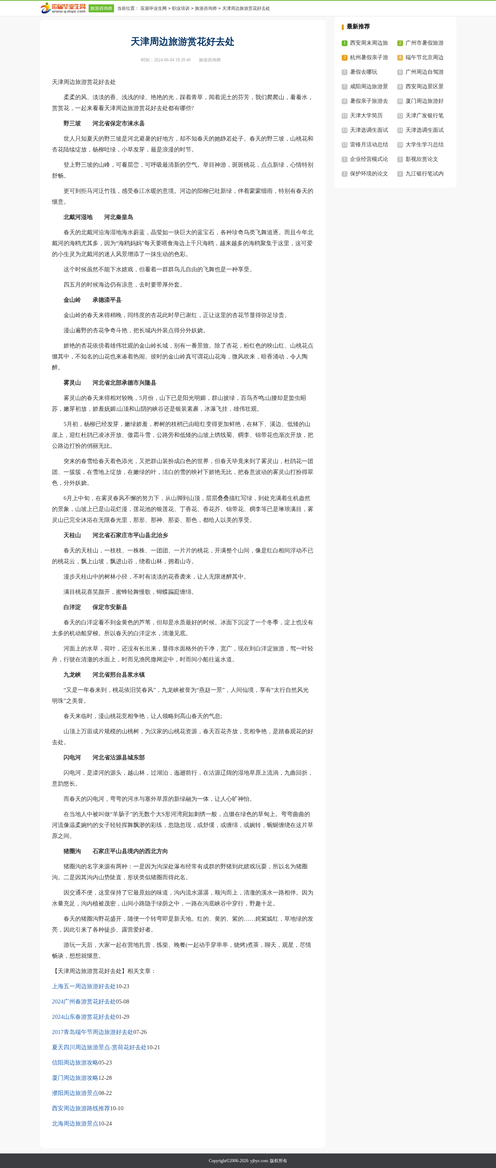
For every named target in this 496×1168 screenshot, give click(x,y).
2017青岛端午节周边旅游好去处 (92, 1032)
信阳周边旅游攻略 (75, 1062)
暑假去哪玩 (363, 72)
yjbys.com (259, 1160)
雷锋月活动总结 (369, 144)
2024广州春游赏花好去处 (84, 1001)
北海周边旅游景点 (75, 1123)
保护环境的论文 (369, 174)
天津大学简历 (366, 115)
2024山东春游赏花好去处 (84, 1017)
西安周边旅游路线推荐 (81, 1108)
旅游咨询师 (101, 8)
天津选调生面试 (369, 130)
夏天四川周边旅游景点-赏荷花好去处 (99, 1047)
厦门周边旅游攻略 (75, 1078)
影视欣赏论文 (422, 159)
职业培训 (181, 8)
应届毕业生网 (154, 8)
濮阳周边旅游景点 (75, 1093)
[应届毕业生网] (64, 8)
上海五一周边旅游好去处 (84, 986)
